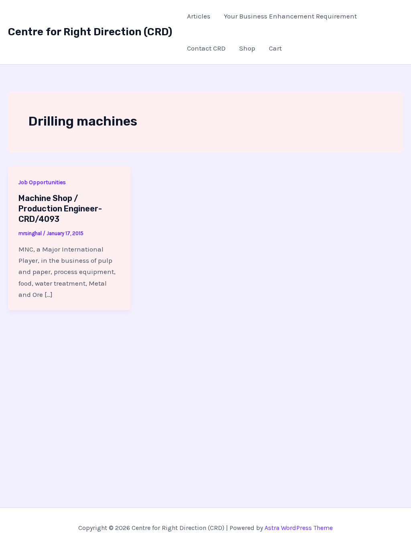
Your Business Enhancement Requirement (290, 16)
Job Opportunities (42, 182)
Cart (275, 48)
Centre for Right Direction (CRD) (90, 32)
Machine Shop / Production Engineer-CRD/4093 (60, 208)
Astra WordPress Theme (299, 528)
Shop (247, 48)
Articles (198, 16)
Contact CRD (206, 48)
